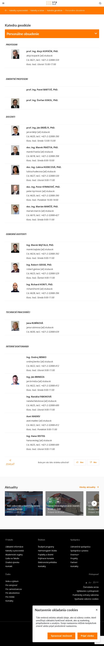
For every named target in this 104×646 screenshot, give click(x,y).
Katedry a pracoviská (18, 10)
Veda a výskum (12, 581)
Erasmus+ (74, 554)
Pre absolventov (12, 593)
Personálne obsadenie (23, 33)
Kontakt (8, 566)
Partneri (73, 562)
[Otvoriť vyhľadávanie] (100, 3)
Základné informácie (14, 546)
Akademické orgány (14, 554)
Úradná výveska (12, 562)
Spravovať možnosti (61, 636)
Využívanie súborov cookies (86, 599)
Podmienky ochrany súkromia (86, 595)
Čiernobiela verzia (91, 587)
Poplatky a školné (45, 554)
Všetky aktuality (87, 487)
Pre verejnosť (11, 585)
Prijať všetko (87, 636)
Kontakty (42, 566)
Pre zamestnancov (13, 589)
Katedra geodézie (54, 10)
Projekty (74, 558)
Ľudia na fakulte (12, 558)
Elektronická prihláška (47, 562)
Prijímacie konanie (46, 558)
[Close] (96, 609)
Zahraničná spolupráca (80, 546)
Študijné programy (46, 546)
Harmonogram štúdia (47, 550)
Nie (95, 462)
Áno (81, 462)
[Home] (5, 10)
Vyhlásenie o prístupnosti (88, 591)
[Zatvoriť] (3, 3)
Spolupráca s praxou (79, 550)
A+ (90, 582)
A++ (96, 582)
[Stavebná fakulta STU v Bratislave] (51, 3)
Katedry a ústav (37, 10)
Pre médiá (9, 597)
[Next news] (94, 503)
